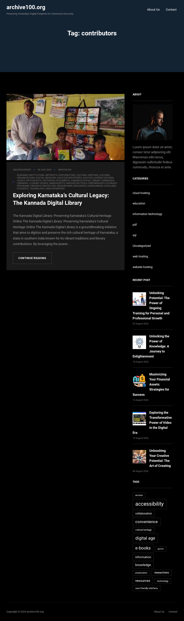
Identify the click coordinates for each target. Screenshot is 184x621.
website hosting (143, 267)
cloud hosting (141, 193)
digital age (145, 538)
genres (161, 549)
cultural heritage (143, 529)
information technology (147, 214)
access (139, 495)
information (143, 557)
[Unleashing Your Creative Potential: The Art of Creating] (139, 457)
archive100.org (25, 7)
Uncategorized (22, 169)
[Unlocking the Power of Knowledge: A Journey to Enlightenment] (139, 343)
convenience (146, 522)
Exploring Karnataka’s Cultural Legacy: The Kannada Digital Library (61, 199)
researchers (65, 185)
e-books (143, 548)
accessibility (149, 504)
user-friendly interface (146, 588)
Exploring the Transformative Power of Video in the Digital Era (152, 423)
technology (37, 188)
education (139, 203)
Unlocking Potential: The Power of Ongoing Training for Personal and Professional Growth (151, 305)
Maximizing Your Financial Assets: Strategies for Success (151, 384)
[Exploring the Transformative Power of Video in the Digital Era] (139, 419)
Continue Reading (32, 258)
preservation (141, 573)
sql (134, 235)
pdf (135, 224)
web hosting (140, 256)
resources (80, 185)
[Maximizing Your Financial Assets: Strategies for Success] (139, 381)
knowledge (143, 565)
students (23, 188)
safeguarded (95, 185)
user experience (55, 188)
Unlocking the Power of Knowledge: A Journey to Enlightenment (151, 346)
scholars (110, 185)
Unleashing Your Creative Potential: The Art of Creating (160, 458)
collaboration (143, 513)
